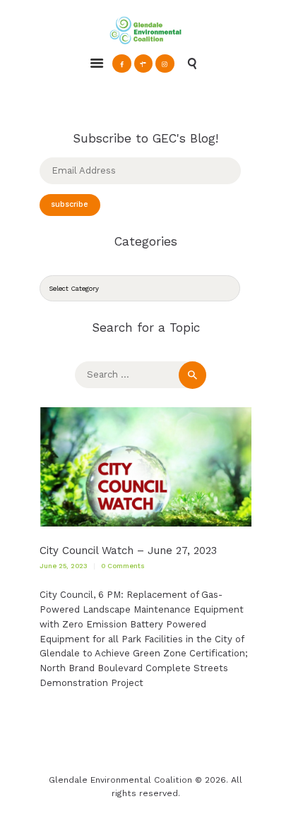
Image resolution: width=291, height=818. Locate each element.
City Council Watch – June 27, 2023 (128, 551)
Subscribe (69, 204)
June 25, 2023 (64, 566)
